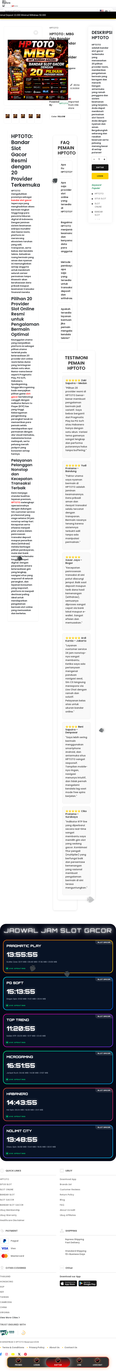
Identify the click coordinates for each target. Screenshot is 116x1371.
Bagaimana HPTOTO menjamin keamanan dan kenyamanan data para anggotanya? (66, 237)
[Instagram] (8, 1354)
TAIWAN (4, 1297)
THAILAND (5, 1276)
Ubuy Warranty (8, 1215)
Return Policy (67, 1194)
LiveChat (97, 1365)
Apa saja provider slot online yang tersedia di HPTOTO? (66, 197)
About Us (54, 1347)
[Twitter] (21, 1354)
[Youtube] (14, 1354)
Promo (18, 1365)
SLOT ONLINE (98, 205)
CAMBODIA (6, 1302)
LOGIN (100, 176)
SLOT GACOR (7, 1199)
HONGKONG (6, 1281)
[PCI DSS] (7, 1333)
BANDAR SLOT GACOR (11, 1204)
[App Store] (69, 1284)
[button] (35, 32)
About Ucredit (67, 1210)
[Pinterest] (27, 1354)
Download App (68, 1179)
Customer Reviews (70, 1189)
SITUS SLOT (100, 198)
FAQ (62, 1204)
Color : (58, 116)
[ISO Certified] (22, 1332)
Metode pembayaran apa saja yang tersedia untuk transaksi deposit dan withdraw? (66, 280)
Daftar (58, 1365)
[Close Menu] (3, 6)
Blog (62, 1199)
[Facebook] (2, 1354)
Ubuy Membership (10, 1210)
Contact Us (70, 1347)
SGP (2, 1286)
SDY (2, 1291)
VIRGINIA (5, 1312)
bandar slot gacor (21, 200)
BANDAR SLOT (99, 213)
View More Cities (9, 1317)
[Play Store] (88, 1284)
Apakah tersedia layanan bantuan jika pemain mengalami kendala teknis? (66, 323)
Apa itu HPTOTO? (66, 168)
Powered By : (54, 103)
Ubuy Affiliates (68, 1215)
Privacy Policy (36, 1347)
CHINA (3, 1307)
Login (37, 1365)
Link (79, 1365)
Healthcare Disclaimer (12, 1220)
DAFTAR (100, 167)
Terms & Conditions (13, 1347)
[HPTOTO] (14, 6)
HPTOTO (15, 502)
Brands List (66, 1184)
